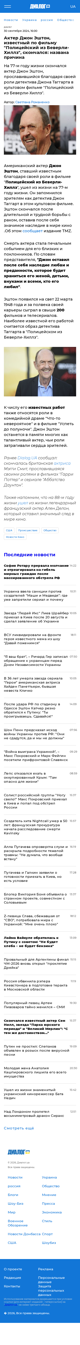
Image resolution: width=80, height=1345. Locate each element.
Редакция (12, 1278)
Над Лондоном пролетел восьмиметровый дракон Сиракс (34, 1114)
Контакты (12, 1286)
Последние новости (29, 554)
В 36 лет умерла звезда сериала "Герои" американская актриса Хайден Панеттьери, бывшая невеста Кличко (33, 684)
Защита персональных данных (51, 1290)
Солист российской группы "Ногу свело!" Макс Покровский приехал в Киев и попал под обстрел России (35, 801)
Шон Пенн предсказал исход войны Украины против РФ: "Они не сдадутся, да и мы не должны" (34, 734)
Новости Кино (15, 537)
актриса (62, 463)
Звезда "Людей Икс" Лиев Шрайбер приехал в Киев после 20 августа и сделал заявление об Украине (36, 617)
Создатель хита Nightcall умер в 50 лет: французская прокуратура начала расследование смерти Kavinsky (35, 827)
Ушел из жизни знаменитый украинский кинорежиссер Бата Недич (33, 1094)
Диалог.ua (11, 1304)
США (9, 530)
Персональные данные (51, 1280)
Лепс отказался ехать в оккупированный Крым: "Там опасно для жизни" (30, 777)
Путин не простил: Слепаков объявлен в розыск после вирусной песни (36, 1050)
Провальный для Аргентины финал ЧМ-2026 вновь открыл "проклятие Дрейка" (36, 964)
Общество (50, 530)
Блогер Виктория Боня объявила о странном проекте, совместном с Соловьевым (35, 898)
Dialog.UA (27, 458)
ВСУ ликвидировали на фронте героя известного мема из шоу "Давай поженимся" (32, 639)
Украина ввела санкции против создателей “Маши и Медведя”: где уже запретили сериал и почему (36, 595)
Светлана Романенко (32, 102)
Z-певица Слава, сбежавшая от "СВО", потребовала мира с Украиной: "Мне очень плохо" (32, 920)
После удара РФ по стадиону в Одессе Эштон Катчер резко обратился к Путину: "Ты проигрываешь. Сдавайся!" (32, 710)
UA (73, 6)
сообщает (33, 231)
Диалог (8, 27)
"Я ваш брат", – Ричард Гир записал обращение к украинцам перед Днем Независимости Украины (36, 661)
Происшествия (27, 530)
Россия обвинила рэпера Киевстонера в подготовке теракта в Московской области (35, 985)
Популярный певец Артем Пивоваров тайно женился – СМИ (34, 1005)
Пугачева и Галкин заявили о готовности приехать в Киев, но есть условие (33, 877)
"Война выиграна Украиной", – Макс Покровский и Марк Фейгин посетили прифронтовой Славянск (36, 756)
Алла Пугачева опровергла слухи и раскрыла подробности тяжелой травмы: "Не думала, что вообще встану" (36, 853)
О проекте (13, 1269)
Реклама (45, 1269)
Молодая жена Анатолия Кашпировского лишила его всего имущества (35, 1072)
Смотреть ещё (19, 1128)
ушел (23, 503)
